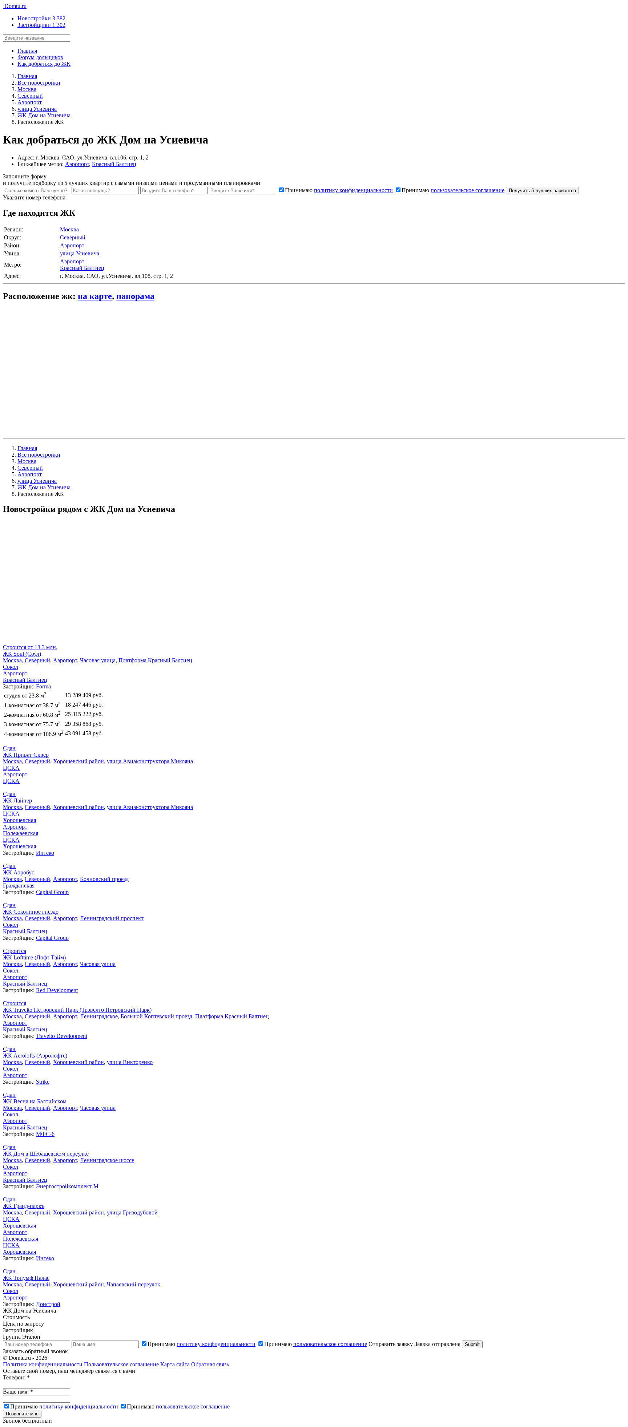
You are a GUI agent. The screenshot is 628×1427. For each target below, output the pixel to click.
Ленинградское (99, 1016)
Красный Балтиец (114, 164)
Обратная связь (210, 1364)
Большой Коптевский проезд (156, 1016)
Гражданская (19, 885)
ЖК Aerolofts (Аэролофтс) (35, 1055)
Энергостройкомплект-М (67, 1186)
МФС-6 (45, 1134)
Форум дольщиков (40, 57)
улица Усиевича (79, 253)
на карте (95, 296)
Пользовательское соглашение (121, 1364)
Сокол (10, 667)
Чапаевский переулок (133, 1284)
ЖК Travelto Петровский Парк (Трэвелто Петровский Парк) (77, 1010)
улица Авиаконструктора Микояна (150, 761)
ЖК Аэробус (18, 872)
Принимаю (339, 190)
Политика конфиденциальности (42, 1364)
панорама (135, 296)
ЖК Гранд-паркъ (23, 1206)
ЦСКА (11, 768)
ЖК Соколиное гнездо (31, 912)
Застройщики (41, 25)
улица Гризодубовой (132, 1212)
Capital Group (52, 892)
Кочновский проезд (104, 879)
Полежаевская (20, 833)
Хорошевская (19, 820)
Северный (72, 237)
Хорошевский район (78, 761)
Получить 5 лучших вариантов (542, 190)
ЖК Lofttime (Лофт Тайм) (34, 957)
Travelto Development (61, 1036)
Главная (27, 51)
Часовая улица (98, 660)
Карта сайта (175, 1364)
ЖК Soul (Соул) (22, 654)
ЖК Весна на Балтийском (35, 1101)
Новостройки (41, 18)
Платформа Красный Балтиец (155, 660)
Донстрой (48, 1304)
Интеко (45, 853)
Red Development (57, 990)
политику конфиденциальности (353, 190)
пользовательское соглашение (467, 190)
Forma (43, 686)
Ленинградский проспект (112, 918)
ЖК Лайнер (17, 800)
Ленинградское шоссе (107, 1160)
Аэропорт (77, 164)
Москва (69, 229)
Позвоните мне (22, 1413)
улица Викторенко (130, 1062)
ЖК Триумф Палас (26, 1278)
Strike (42, 1082)
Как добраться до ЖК (44, 64)
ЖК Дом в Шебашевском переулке (46, 1154)
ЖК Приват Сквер (26, 755)
